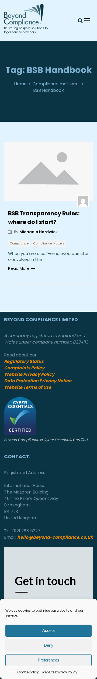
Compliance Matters (49, 243)
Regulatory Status (24, 361)
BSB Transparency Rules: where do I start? (44, 217)
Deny (48, 645)
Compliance (19, 243)
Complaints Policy (24, 368)
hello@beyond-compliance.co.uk (55, 537)
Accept (48, 630)
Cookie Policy (28, 672)
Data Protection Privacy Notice (38, 381)
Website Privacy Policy (59, 672)
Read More (19, 268)
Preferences (48, 660)
